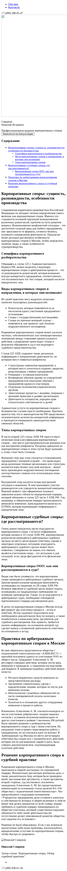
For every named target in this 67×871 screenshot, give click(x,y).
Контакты (14, 7)
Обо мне (13, 4)
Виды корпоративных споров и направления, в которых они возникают (39, 158)
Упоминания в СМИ (20, 862)
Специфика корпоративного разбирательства (38, 153)
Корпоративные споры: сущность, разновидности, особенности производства (36, 149)
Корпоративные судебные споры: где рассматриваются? (29, 167)
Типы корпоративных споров (30, 162)
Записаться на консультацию (18, 134)
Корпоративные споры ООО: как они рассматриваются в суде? (34, 172)
